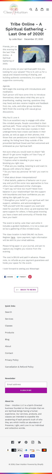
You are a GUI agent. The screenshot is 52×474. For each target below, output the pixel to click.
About (8, 346)
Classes (8, 325)
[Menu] (47, 9)
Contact (9, 353)
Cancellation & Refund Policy (19, 367)
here (13, 237)
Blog (7, 339)
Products (9, 332)
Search (8, 312)
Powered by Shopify (35, 464)
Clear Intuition (21, 464)
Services (9, 319)
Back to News (28, 290)
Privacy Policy (11, 360)
